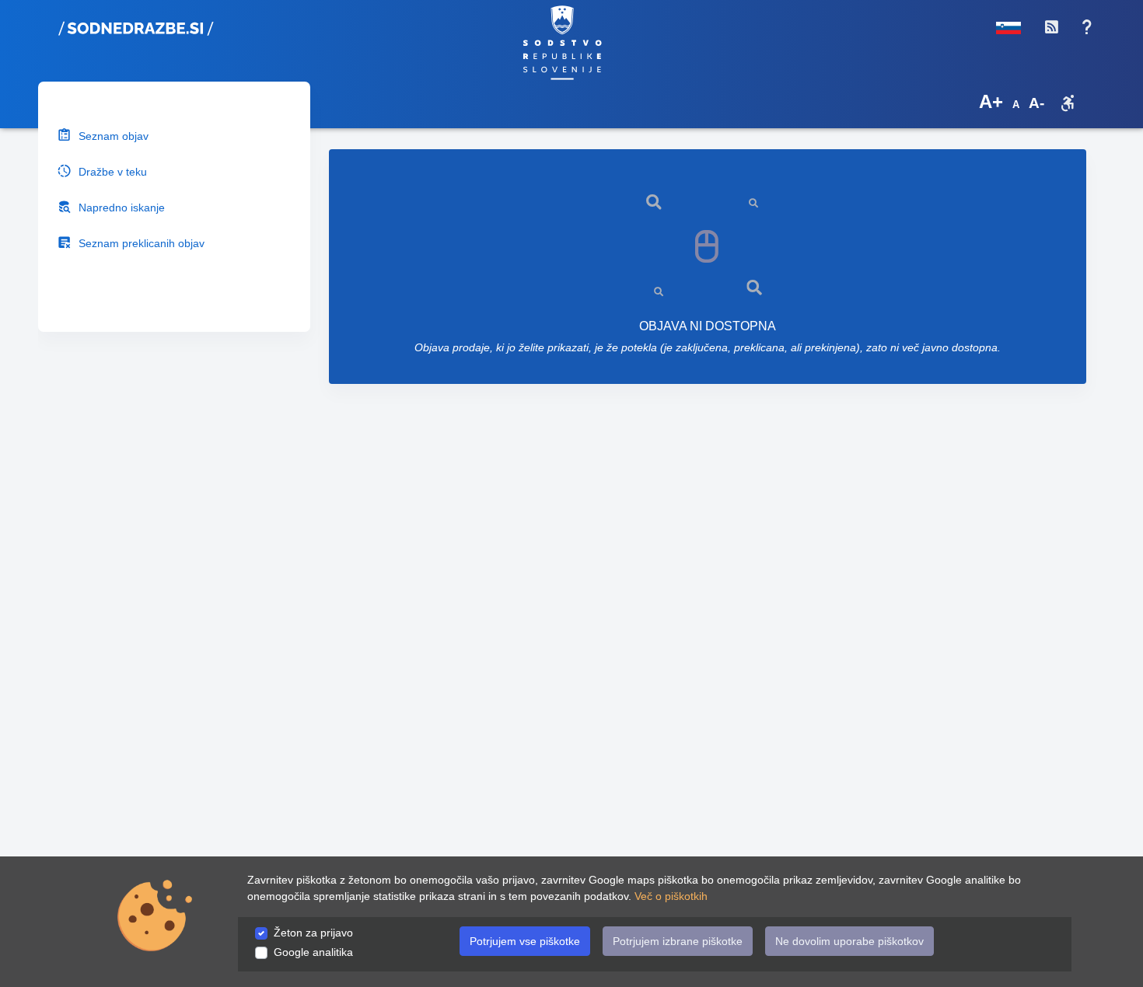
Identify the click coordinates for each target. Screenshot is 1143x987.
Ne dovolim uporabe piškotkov (849, 941)
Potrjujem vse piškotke (525, 941)
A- (1036, 103)
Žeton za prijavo (313, 932)
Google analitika (313, 952)
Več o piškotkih (671, 896)
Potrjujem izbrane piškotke (678, 941)
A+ (991, 101)
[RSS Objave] (1051, 27)
